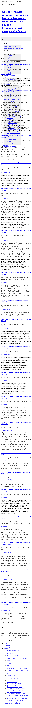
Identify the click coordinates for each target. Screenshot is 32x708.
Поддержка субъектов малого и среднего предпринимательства (18, 696)
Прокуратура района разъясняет (16, 693)
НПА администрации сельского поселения (13, 92)
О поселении (7, 645)
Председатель (10, 663)
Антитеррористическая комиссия (16, 688)
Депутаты (9, 665)
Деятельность (7, 47)
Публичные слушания (14, 99)
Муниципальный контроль (14, 683)
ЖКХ (8, 680)
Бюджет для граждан (13, 143)
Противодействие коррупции (10, 146)
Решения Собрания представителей (13, 88)
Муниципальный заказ (13, 685)
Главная (5, 39)
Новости (10, 67)
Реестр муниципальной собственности (17, 658)
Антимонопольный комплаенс (15, 700)
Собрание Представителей (9, 75)
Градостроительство (12, 678)
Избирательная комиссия (14, 692)
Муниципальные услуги (13, 655)
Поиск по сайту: (21, 1)
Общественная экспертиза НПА (15, 672)
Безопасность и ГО (12, 682)
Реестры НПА (11, 101)
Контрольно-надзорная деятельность (17, 698)
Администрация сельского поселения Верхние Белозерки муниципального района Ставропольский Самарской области (15, 21)
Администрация (7, 51)
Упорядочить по (5, 61)
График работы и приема (12, 56)
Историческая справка (13, 647)
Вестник (10, 98)
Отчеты (10, 59)
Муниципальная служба (13, 653)
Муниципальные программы (14, 687)
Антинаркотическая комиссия (15, 690)
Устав (9, 72)
